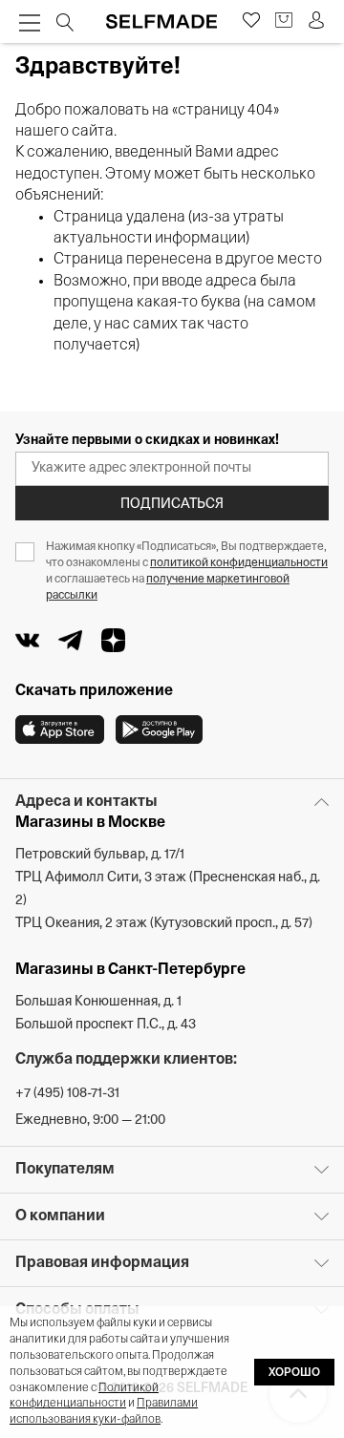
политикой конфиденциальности (239, 563)
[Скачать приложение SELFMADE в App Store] (59, 729)
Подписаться (172, 504)
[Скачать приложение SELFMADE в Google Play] (159, 729)
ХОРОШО (294, 1373)
